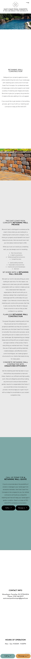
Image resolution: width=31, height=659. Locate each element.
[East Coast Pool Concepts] (15, 4)
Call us (7, 656)
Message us (22, 656)
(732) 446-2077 (18, 596)
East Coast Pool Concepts (15, 9)
